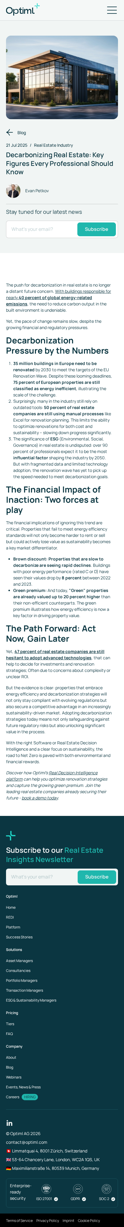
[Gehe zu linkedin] (9, 1122)
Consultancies (18, 970)
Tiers (10, 1023)
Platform (13, 927)
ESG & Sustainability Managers (31, 1000)
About (11, 1057)
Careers (12, 1096)
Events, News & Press (23, 1087)
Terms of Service (19, 1220)
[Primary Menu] (112, 10)
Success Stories (19, 937)
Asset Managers (19, 960)
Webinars (13, 1077)
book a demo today (40, 798)
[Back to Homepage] (30, 10)
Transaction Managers (24, 990)
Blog (21, 132)
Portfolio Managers (21, 980)
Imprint (68, 1220)
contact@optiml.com (26, 1142)
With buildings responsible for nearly (58, 297)
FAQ (9, 1033)
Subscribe (96, 229)
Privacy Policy (47, 1220)
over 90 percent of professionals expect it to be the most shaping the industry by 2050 (60, 451)
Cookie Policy (89, 1220)
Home (11, 907)
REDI (10, 917)
